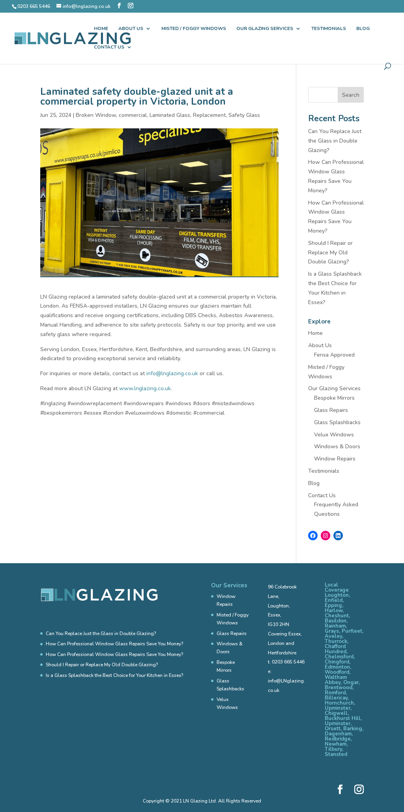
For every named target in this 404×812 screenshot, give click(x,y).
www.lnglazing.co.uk (145, 388)
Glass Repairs (331, 410)
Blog (363, 29)
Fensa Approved (334, 355)
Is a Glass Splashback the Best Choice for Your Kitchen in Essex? (114, 675)
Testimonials (328, 29)
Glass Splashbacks (337, 422)
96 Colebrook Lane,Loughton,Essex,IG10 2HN (282, 606)
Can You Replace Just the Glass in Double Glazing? (334, 141)
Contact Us (109, 47)
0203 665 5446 (288, 662)
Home (101, 29)
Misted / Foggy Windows (193, 29)
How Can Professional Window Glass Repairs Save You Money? (114, 644)
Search (350, 95)
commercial (133, 115)
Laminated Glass (170, 115)
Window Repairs (334, 458)
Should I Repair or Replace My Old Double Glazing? (330, 252)
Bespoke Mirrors (334, 398)
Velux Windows (334, 434)
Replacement (209, 115)
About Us (130, 29)
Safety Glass (244, 115)
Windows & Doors (337, 446)
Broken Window (96, 115)
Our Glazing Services (264, 29)
